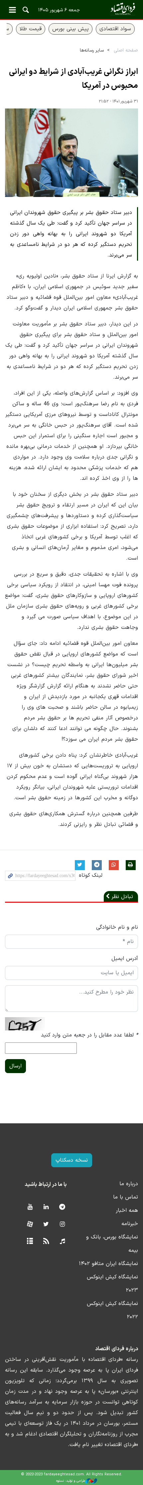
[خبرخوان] (46, 1241)
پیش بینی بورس (70, 29)
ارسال (15, 1066)
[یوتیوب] (30, 1207)
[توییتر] (46, 1224)
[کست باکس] (62, 1241)
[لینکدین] (46, 1207)
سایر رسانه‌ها (92, 50)
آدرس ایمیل (124, 959)
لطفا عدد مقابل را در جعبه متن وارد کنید (89, 1035)
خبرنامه (129, 1224)
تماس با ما (125, 1197)
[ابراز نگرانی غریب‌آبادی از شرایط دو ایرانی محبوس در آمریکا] (71, 152)
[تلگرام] (62, 1207)
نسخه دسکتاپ (72, 1160)
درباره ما (128, 1184)
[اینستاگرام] (62, 1224)
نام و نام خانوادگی (117, 927)
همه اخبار (127, 1210)
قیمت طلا (31, 29)
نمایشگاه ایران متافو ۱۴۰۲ (108, 1264)
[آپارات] (30, 1224)
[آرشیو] (30, 1241)
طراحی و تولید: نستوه (70, 1480)
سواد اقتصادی (115, 29)
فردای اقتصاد (71, 9)
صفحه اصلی (126, 50)
